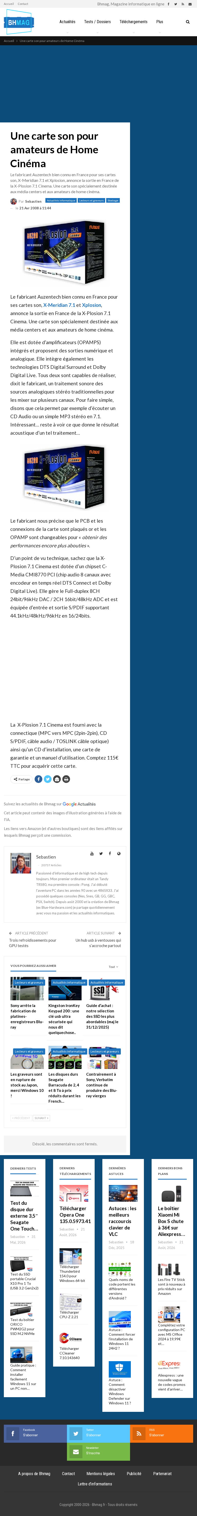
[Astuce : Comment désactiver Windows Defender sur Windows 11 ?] (120, 1369)
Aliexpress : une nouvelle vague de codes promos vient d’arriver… (171, 1382)
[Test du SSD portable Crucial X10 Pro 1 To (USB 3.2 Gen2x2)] (21, 1264)
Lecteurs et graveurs (91, 200)
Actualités (67, 21)
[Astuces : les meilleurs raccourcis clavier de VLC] (123, 1193)
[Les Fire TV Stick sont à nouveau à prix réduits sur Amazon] (169, 1269)
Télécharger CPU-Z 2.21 (69, 1314)
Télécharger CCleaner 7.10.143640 (70, 1353)
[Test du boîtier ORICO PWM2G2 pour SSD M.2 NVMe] (21, 1309)
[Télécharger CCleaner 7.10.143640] (71, 1338)
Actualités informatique (61, 200)
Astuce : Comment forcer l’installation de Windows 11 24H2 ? (122, 1338)
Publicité (134, 1473)
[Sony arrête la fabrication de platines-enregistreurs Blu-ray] (27, 988)
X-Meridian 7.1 (59, 305)
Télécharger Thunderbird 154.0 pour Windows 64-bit (72, 1273)
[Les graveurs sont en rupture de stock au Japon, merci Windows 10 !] (27, 1057)
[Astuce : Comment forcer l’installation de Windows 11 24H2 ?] (120, 1319)
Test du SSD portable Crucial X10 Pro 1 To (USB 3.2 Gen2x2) (24, 1281)
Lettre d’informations (95, 1483)
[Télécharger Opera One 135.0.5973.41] (74, 1193)
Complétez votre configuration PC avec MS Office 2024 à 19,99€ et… (171, 1334)
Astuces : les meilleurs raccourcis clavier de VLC (122, 1221)
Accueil (9, 3)
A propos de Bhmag (34, 1473)
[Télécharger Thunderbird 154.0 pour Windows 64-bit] (71, 1256)
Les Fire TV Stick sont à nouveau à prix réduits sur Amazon (171, 1286)
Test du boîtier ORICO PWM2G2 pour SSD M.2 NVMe (22, 1326)
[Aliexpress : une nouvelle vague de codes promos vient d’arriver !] (169, 1365)
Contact (23, 3)
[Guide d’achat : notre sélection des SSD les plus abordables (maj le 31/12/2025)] (103, 988)
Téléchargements (133, 21)
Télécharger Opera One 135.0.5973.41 (75, 1214)
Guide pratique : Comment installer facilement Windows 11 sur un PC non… (23, 1376)
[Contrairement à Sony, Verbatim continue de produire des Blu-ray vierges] (103, 1057)
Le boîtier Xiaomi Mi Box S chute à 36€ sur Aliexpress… (171, 1221)
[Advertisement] (98, 84)
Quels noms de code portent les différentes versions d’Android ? (122, 1288)
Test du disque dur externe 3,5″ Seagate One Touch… (24, 1216)
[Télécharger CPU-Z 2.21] (71, 1302)
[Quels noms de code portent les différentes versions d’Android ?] (120, 1269)
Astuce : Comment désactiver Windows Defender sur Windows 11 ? (120, 1391)
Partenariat (162, 1473)
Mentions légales (100, 1473)
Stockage (113, 200)
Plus (159, 21)
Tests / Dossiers (97, 21)
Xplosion (91, 305)
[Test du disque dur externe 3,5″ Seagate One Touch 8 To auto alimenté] (24, 1188)
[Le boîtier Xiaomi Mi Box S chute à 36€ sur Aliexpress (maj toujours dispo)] (172, 1193)
